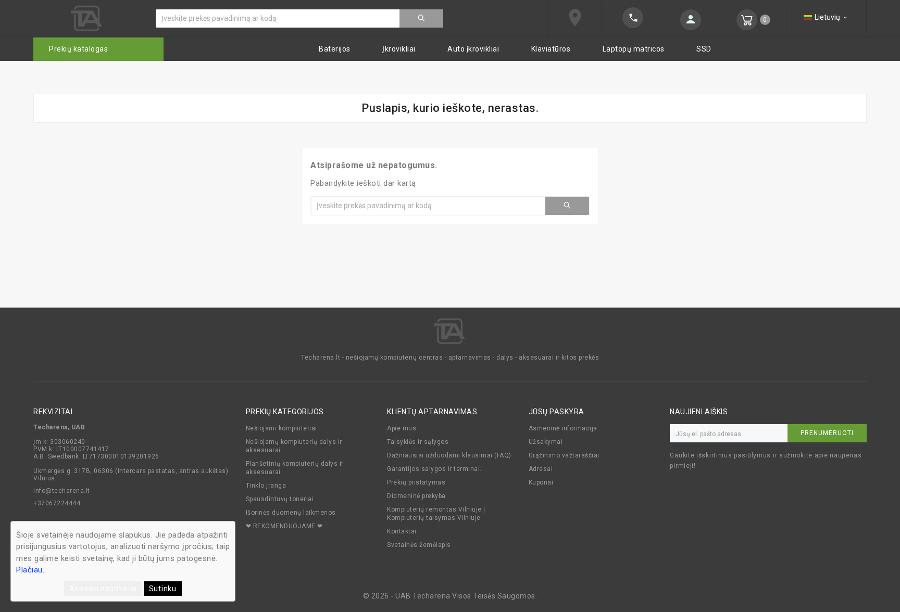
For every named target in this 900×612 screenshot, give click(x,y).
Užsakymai (546, 441)
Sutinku (163, 588)
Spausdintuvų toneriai (280, 499)
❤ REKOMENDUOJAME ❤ (284, 526)
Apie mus (401, 428)
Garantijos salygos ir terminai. (434, 469)
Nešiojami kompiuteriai (281, 428)
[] (421, 18)
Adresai (541, 469)
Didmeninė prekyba (416, 496)
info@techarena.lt (61, 490)
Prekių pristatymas (416, 482)
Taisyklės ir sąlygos (417, 441)
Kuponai (541, 482)
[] (688, 19)
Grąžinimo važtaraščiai (564, 455)
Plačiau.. (31, 570)
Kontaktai (402, 531)
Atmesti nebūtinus (102, 588)
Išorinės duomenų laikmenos (291, 512)
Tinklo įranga (266, 485)
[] (630, 17)
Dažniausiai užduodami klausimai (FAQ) (449, 455)
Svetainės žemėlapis (419, 545)
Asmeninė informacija (563, 428)
